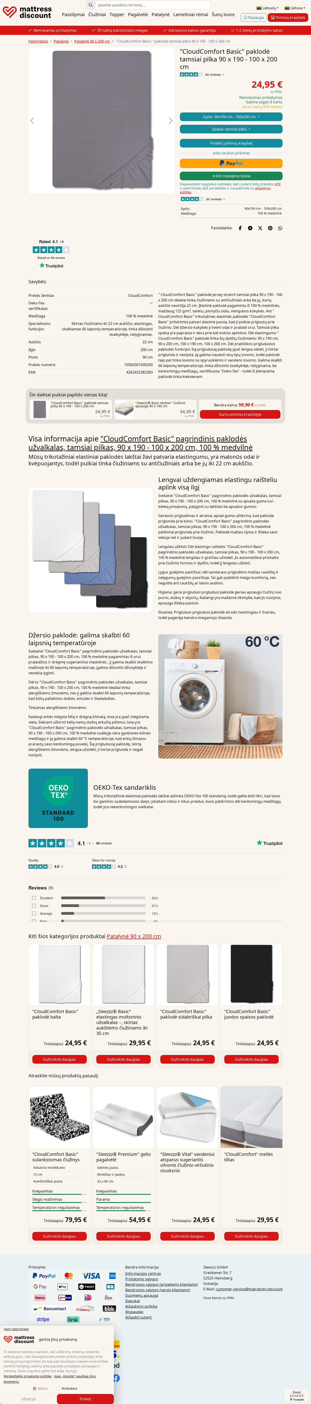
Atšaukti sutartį (138, 1317)
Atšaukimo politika (141, 1306)
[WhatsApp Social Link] (280, 228)
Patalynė (161, 14)
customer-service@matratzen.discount (249, 1289)
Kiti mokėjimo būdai (232, 175)
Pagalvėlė (138, 14)
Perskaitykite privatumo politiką (27, 1376)
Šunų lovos (223, 14)
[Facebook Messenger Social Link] (250, 228)
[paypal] (231, 163)
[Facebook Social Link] (240, 228)
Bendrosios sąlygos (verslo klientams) (157, 1289)
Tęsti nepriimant (16, 1329)
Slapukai (132, 1300)
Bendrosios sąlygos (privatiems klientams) (161, 1284)
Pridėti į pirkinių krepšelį (231, 143)
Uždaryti (28, 1398)
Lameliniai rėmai (190, 14)
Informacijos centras (143, 1273)
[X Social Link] (260, 228)
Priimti (85, 1398)
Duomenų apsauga (141, 1295)
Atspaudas (134, 1311)
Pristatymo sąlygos (141, 1279)
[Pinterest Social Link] (270, 228)
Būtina (43, 1388)
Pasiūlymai (73, 14)
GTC (278, 184)
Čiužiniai (97, 14)
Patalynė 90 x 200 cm (92, 41)
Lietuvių (269, 7)
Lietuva (296, 7)
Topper (117, 14)
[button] (32, 121)
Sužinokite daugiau (59, 1059)
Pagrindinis (38, 41)
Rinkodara (69, 1388)
